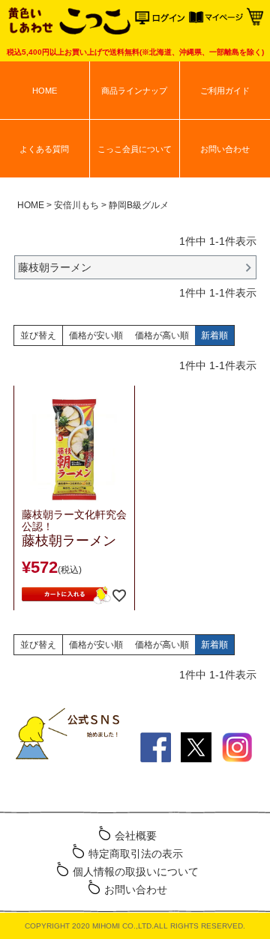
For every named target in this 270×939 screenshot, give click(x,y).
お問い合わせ (225, 149)
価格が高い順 (162, 335)
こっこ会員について (135, 149)
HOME (44, 90)
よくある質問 (44, 149)
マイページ (216, 20)
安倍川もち (76, 205)
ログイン (162, 20)
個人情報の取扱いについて (136, 872)
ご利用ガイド (225, 90)
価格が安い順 (96, 335)
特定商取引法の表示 (135, 854)
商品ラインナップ (134, 90)
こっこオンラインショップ (68, 22)
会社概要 (136, 836)
